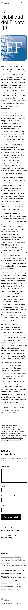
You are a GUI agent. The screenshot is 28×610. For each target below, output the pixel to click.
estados (10, 568)
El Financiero (23, 429)
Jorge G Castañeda (7, 438)
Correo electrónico (8, 496)
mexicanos (8, 581)
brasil (20, 557)
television (17, 586)
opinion (17, 440)
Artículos (16, 429)
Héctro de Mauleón (20, 435)
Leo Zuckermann (17, 577)
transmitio (4, 589)
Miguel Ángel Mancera (7, 440)
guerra (21, 570)
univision (16, 589)
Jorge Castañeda (9, 427)
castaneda (16, 560)
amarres (14, 431)
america (12, 557)
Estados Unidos (17, 568)
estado (5, 568)
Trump (8, 589)
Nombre (4, 486)
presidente (4, 586)
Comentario (5, 467)
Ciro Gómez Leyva (5, 563)
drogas (12, 565)
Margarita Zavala (18, 438)
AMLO (19, 431)
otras (12, 584)
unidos (12, 589)
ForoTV (23, 568)
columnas (9, 433)
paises (15, 584)
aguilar (3, 557)
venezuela (21, 589)
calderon (4, 560)
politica (19, 584)
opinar (8, 584)
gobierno (7, 570)
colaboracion (12, 563)
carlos (9, 560)
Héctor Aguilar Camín (7, 435)
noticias (4, 584)
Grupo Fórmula (14, 570)
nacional (22, 581)
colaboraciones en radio (20, 563)
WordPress (17, 603)
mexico (15, 580)
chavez (23, 560)
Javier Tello (12, 573)
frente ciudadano (17, 433)
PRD (21, 440)
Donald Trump (6, 565)
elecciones (17, 565)
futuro (2, 570)
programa (11, 586)
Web (2, 505)
